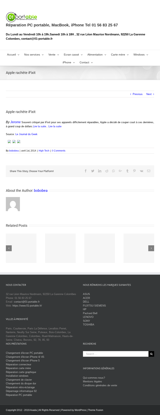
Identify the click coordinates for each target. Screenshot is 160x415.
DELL (86, 301)
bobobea (14, 150)
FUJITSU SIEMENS (94, 305)
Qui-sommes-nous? (94, 377)
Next (149, 94)
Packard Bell (90, 313)
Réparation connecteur (18, 364)
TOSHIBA (88, 324)
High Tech (44, 150)
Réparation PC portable (19, 394)
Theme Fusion (95, 410)
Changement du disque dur (21, 383)
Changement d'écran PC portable (24, 352)
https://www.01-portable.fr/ (27, 305)
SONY (86, 320)
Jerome (15, 122)
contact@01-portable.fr (27, 301)
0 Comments (58, 150)
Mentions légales (92, 381)
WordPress (80, 410)
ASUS (86, 294)
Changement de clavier (19, 379)
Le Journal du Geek (26, 134)
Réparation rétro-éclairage (20, 387)
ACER (86, 298)
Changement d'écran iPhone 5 (23, 360)
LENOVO (88, 317)
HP (84, 309)
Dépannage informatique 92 (21, 391)
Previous (138, 94)
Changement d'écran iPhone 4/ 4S (25, 356)
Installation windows (17, 375)
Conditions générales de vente (100, 385)
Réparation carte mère (18, 368)
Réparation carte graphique (21, 372)
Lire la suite (39, 126)
